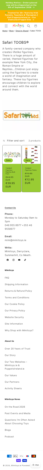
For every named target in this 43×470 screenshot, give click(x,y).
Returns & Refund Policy (18, 291)
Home (5, 31)
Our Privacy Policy (15, 310)
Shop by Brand (22, 31)
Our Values (11, 375)
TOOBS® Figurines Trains (31, 169)
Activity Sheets (13, 388)
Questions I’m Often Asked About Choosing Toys (20, 422)
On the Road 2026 (15, 406)
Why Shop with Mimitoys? (19, 330)
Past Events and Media (17, 413)
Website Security (14, 317)
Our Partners (12, 382)
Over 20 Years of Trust (17, 348)
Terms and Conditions (17, 297)
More (11, 31)
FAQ (7, 277)
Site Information (14, 323)
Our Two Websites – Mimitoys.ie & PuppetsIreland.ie (16, 365)
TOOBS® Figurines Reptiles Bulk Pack (10, 171)
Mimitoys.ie (16, 465)
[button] (6, 26)
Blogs (8, 430)
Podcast (9, 436)
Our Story (10, 355)
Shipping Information (16, 284)
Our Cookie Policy (15, 304)
